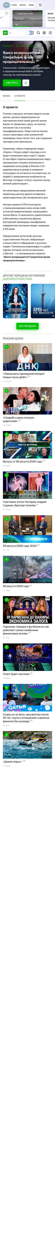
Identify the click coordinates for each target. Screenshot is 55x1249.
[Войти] (44, 32)
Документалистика (26, 46)
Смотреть (12, 83)
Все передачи (27, 326)
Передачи (8, 46)
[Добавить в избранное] (25, 83)
